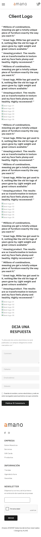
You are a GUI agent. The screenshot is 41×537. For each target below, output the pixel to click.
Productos (8, 457)
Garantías (8, 478)
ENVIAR (11, 518)
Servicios (8, 449)
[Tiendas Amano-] (20, 4)
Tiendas (7, 470)
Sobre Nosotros (10, 445)
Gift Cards (8, 453)
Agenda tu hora (10, 474)
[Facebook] (5, 433)
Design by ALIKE (21, 531)
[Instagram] (9, 433)
